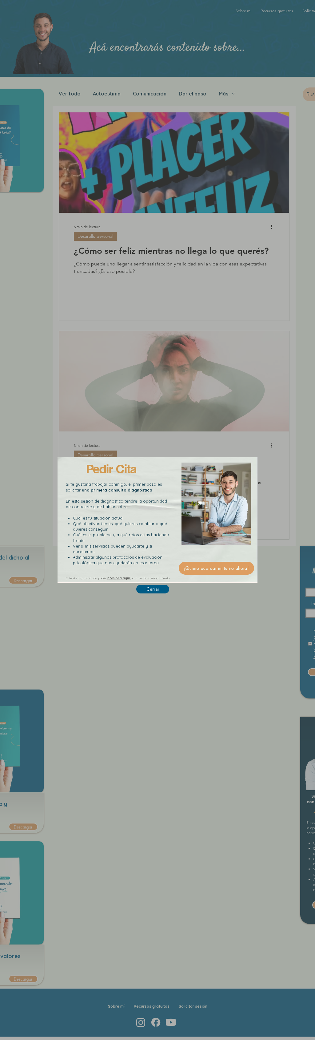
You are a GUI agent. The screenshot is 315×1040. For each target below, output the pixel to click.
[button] (152, 589)
